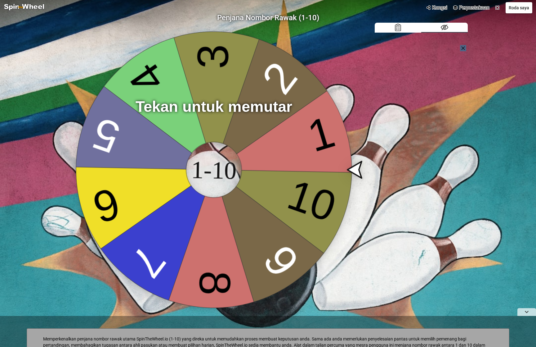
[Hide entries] (444, 28)
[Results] (398, 28)
